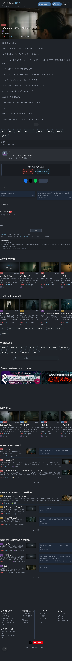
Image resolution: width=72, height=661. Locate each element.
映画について (26, 620)
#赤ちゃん (25, 352)
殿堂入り (4, 625)
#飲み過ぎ (64, 348)
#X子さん (33, 348)
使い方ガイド (44, 613)
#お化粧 (59, 131)
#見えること (29, 131)
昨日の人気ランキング (8, 618)
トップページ (62, 613)
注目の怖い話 (5, 613)
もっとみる (36, 482)
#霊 (3, 131)
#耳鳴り (4, 136)
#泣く (36, 352)
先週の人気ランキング (8, 620)
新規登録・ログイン (25, 236)
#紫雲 (43, 348)
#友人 (11, 131)
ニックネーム (4, 204)
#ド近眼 (40, 131)
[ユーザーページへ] (5, 153)
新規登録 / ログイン (63, 620)
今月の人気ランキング (8, 622)
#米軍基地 (14, 352)
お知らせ (60, 616)
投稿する (60, 618)
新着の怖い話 (5, 616)
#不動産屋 (52, 348)
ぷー (10, 152)
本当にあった (12, 3)
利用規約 (3, 234)
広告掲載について (27, 613)
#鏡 (19, 131)
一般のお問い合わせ (28, 622)
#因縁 (4, 348)
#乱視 (50, 131)
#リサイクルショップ (18, 348)
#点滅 (4, 352)
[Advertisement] (36, 395)
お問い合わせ (44, 622)
